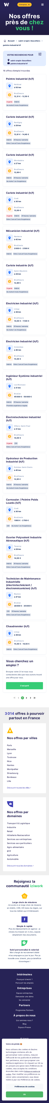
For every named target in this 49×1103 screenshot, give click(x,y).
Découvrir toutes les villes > (19, 787)
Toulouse (11, 757)
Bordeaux (12, 777)
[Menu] (42, 4)
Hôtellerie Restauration (18, 835)
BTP (9, 851)
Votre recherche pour (20, 55)
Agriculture (12, 855)
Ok (24, 1094)
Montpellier (12, 769)
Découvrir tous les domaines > (20, 865)
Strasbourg (12, 773)
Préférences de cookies (25, 1086)
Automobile (12, 859)
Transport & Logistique (18, 823)
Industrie (11, 827)
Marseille (11, 749)
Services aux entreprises (19, 839)
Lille (9, 781)
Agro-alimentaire (15, 847)
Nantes (10, 765)
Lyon (9, 753)
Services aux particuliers (19, 843)
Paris (9, 745)
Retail (10, 831)
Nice (9, 761)
